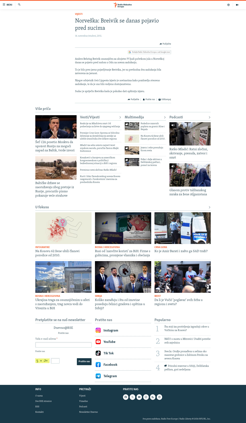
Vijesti (79, 14)
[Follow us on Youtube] (139, 397)
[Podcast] (228, 5)
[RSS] (152, 397)
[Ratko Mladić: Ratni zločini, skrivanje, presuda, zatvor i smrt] (190, 133)
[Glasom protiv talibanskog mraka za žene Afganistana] (190, 175)
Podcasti (176, 117)
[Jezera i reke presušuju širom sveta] (132, 150)
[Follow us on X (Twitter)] (132, 397)
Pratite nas (84, 361)
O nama (39, 396)
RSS (37, 407)
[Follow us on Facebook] (125, 397)
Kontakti (39, 412)
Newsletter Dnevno (88, 412)
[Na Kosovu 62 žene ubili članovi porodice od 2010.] (132, 139)
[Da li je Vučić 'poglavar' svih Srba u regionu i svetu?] (182, 277)
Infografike (42, 247)
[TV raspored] (159, 397)
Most (157, 296)
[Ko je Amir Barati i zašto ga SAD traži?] (182, 228)
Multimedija (134, 117)
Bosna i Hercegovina (107, 247)
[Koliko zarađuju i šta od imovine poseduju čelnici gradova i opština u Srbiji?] (123, 277)
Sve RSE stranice (43, 401)
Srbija (98, 296)
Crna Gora (160, 247)
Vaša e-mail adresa (46, 339)
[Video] (237, 5)
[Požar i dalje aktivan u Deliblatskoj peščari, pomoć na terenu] (132, 162)
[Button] (165, 44)
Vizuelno (83, 401)
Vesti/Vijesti (90, 117)
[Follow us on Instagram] (146, 397)
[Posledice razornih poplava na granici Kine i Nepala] (132, 126)
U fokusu (42, 207)
